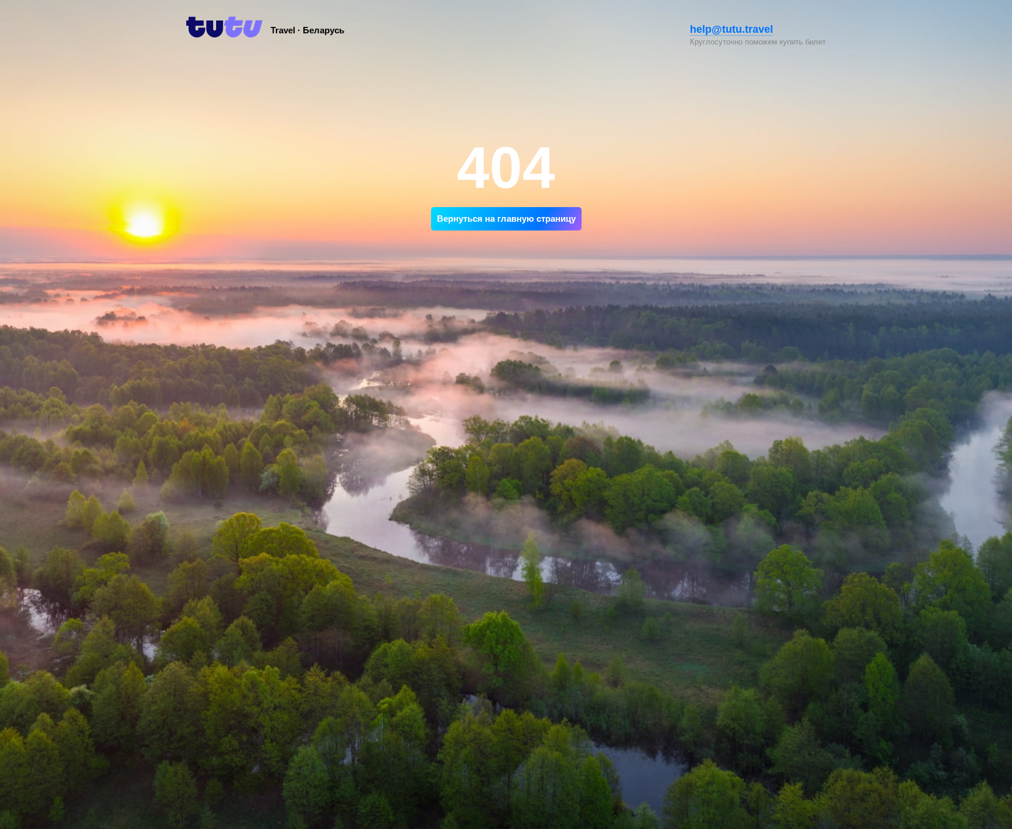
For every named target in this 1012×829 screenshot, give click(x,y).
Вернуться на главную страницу (506, 218)
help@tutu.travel (731, 29)
